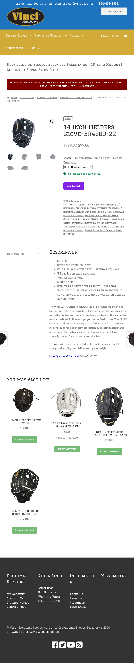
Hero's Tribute (49, 600)
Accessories (14, 48)
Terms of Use (16, 606)
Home (14, 97)
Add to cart (73, 185)
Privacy (12, 631)
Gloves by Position (48, 35)
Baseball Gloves (47, 97)
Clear (103, 166)
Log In (35, 48)
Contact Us (15, 598)
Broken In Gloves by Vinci (101, 215)
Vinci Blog (45, 588)
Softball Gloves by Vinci (88, 223)
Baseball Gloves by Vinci (76, 97)
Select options (24, 439)
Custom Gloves (16, 35)
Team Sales (27, 97)
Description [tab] (15, 254)
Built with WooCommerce (40, 631)
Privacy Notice (18, 602)
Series (74, 35)
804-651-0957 (108, 3)
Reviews (76, 598)
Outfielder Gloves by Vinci (80, 219)
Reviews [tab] (13, 263)
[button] (51, 121)
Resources (77, 602)
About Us (76, 594)
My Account (16, 594)
